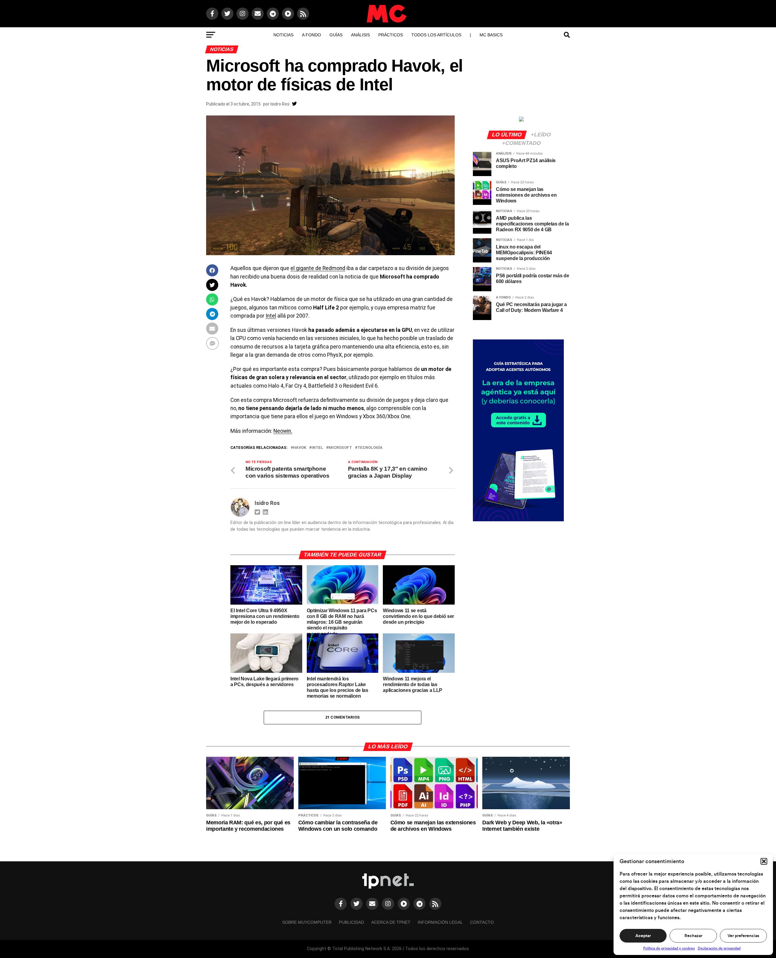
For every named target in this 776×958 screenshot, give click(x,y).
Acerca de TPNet (390, 922)
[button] (764, 861)
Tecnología (370, 448)
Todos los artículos (436, 34)
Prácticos (390, 34)
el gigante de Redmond (317, 268)
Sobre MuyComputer (307, 922)
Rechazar (693, 936)
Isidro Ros (279, 104)
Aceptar (643, 936)
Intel (271, 316)
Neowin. (282, 431)
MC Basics (491, 34)
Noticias (283, 34)
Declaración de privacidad (719, 948)
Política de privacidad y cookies (669, 948)
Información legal (440, 922)
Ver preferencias (743, 936)
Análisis (360, 34)
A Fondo (311, 34)
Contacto (482, 922)
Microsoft (340, 448)
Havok (299, 448)
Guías (336, 34)
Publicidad (351, 922)
